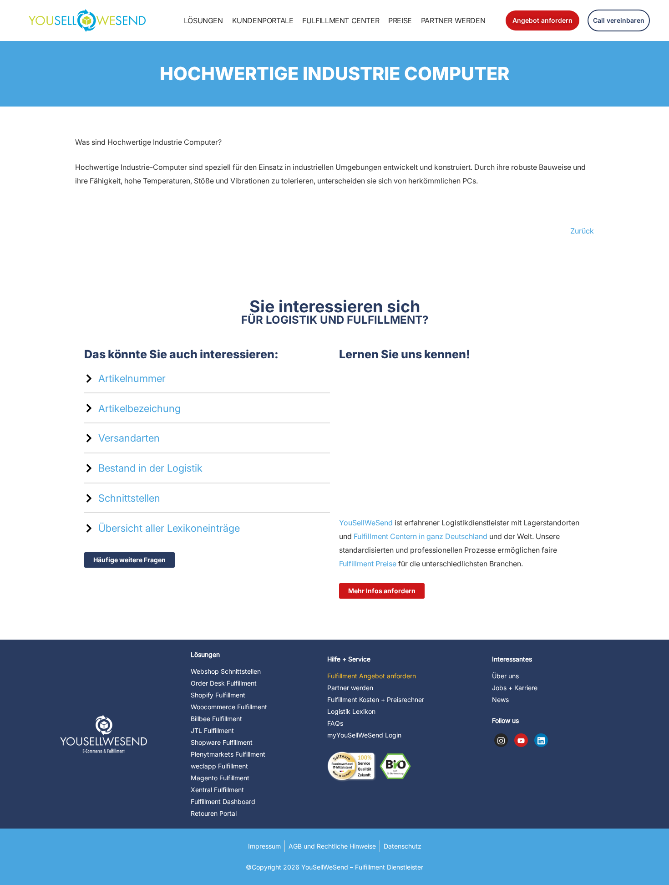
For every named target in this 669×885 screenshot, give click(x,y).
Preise (400, 20)
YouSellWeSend (366, 522)
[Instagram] (501, 740)
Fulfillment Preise (367, 563)
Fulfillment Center (340, 20)
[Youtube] (521, 740)
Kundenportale (263, 20)
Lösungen (203, 20)
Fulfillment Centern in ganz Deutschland (420, 536)
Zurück (582, 230)
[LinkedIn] (541, 740)
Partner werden (453, 20)
